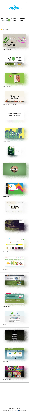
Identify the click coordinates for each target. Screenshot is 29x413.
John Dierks (6, 196)
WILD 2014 (5, 178)
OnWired (5, 288)
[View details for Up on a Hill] (14, 225)
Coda (4, 324)
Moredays (5, 214)
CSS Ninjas (5, 361)
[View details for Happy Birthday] (14, 78)
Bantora (5, 269)
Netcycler (5, 251)
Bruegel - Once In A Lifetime (10, 104)
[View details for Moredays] (14, 206)
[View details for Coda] (14, 316)
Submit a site (18, 407)
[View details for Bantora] (14, 261)
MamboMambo (6, 141)
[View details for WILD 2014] (14, 169)
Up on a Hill (6, 233)
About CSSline (11, 407)
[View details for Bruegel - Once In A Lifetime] (14, 96)
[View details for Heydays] (14, 115)
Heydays (5, 122)
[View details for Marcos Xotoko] (14, 371)
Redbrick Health (7, 306)
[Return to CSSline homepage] (15, 7)
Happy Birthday (7, 86)
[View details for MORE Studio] (14, 60)
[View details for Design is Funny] (14, 40)
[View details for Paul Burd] (14, 335)
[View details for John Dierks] (14, 188)
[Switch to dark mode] (26, 2)
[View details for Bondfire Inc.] (14, 150)
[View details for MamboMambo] (14, 133)
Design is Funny (7, 49)
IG (25, 410)
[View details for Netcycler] (14, 243)
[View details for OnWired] (14, 280)
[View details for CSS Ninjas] (14, 353)
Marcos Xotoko (7, 379)
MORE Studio (6, 67)
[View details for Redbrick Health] (14, 298)
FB (17, 408)
